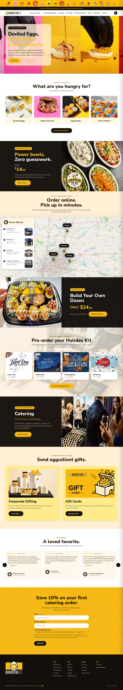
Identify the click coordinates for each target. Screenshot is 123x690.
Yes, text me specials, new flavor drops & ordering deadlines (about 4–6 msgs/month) (59, 632)
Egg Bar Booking (72, 675)
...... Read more (12, 565)
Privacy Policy (60, 637)
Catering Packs (57, 670)
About (90, 13)
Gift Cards (69, 13)
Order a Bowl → (22, 183)
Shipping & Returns (101, 667)
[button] (64, 251)
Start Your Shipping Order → (61, 386)
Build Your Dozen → (97, 314)
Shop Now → (81, 8)
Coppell (53, 254)
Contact (105, 13)
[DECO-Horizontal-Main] (14, 13)
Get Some (14, 60)
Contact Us (99, 664)
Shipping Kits (56, 664)
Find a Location (85, 673)
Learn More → (16, 513)
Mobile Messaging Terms (72, 637)
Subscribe (40, 643)
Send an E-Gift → (74, 513)
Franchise (97, 13)
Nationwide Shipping (50, 13)
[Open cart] (115, 13)
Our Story (84, 664)
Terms (115, 685)
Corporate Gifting (80, 13)
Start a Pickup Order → (61, 130)
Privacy (109, 685)
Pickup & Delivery (34, 13)
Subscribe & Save (58, 675)
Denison (67, 225)
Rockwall (69, 255)
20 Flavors (84, 667)
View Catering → (23, 434)
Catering (61, 13)
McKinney (64, 245)
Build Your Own (57, 667)
